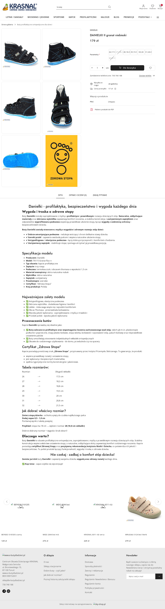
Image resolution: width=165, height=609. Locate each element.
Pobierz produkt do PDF (104, 109)
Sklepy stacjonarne (52, 566)
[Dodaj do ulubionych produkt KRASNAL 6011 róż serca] (119, 483)
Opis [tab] (60, 195)
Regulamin (90, 575)
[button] (157, 17)
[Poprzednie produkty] (7, 501)
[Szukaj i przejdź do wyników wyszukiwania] (109, 7)
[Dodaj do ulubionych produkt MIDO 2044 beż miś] (78, 483)
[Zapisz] (159, 576)
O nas (46, 562)
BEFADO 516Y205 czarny (11, 534)
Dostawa (89, 562)
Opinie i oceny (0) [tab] (78, 195)
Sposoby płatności (93, 566)
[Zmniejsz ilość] (92, 67)
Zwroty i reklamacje (94, 570)
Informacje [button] (90, 555)
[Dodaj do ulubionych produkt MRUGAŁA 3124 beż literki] (161, 483)
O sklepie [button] (49, 555)
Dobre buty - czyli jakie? (54, 570)
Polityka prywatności (94, 588)
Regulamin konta (92, 583)
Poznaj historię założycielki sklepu (59, 579)
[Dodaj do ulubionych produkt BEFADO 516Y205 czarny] (37, 483)
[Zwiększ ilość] (102, 67)
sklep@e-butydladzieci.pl (13, 580)
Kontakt (88, 592)
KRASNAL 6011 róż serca (94, 534)
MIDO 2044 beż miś (51, 534)
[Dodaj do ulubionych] (150, 68)
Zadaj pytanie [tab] (100, 195)
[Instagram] (8, 591)
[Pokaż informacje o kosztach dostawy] (115, 88)
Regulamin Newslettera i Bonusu (100, 579)
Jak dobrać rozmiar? (53, 575)
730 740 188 (7, 584)
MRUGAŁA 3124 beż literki (136, 534)
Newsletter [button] (131, 555)
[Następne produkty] (158, 501)
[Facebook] (4, 591)
